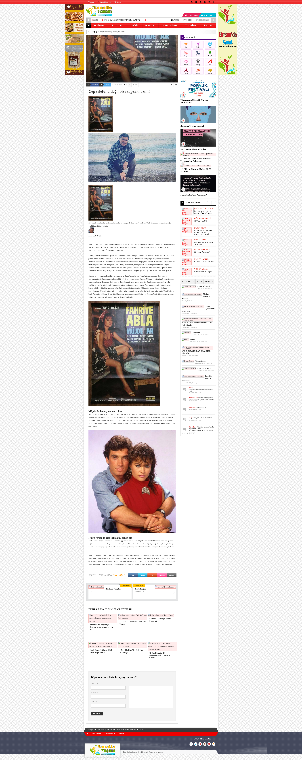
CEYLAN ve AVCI (200, 221)
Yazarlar (91, 2)
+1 (152, 575)
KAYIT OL (175, 20)
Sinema (100, 25)
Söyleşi (94, 32)
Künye (118, 2)
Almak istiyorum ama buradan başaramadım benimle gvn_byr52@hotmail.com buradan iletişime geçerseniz (201, 429)
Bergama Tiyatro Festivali (192, 126)
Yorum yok (194, 301)
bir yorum (209, 288)
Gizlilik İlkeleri (110, 734)
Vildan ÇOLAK (201, 269)
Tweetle (143, 575)
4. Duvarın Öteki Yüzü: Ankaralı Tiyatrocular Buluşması (195, 160)
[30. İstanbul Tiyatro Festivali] (198, 146)
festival (191, 25)
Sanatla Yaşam (148, 752)
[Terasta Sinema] (188, 361)
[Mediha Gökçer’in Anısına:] (192, 294)
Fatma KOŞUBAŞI (202, 249)
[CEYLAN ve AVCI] (189, 368)
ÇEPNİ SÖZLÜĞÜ (204, 286)
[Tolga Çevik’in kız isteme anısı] (193, 306)
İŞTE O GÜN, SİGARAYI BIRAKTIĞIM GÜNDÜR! (122, 20)
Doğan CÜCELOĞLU (203, 208)
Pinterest (162, 575)
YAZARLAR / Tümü (193, 203)
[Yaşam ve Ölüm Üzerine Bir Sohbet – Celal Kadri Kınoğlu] (197, 320)
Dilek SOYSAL (201, 239)
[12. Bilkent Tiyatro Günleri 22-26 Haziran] (195, 165)
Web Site (94, 702)
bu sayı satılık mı (201, 407)
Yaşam (151, 25)
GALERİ (193, 15)
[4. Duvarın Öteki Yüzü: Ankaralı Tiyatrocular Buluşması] (198, 155)
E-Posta (95, 693)
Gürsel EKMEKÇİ (202, 218)
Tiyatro (118, 25)
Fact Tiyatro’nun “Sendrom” (193, 195)
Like (133, 575)
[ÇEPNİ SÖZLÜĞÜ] (189, 286)
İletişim (121, 734)
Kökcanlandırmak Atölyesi (203, 272)
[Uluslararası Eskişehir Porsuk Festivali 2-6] (198, 97)
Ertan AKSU (200, 228)
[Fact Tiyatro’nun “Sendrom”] (198, 191)
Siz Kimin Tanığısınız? (202, 252)
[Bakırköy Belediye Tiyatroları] (193, 376)
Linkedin (171, 575)
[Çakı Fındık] (74, 74)
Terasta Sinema (200, 361)
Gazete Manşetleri (105, 2)
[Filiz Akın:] (186, 332)
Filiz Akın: (196, 332)
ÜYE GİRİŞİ (188, 20)
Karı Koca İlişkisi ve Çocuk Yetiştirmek (203, 243)
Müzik (135, 25)
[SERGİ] (185, 339)
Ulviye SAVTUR (201, 259)
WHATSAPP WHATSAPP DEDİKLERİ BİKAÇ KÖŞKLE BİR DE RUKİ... (203, 233)
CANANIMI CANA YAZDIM (204, 262)
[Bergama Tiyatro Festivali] (198, 123)
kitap (209, 25)
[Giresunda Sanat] (227, 74)
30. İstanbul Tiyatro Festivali (193, 149)
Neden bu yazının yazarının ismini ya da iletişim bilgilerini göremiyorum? (201, 398)
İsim (94, 684)
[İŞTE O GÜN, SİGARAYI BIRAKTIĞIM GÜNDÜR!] (197, 349)
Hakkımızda (96, 734)
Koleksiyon (170, 25)
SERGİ (95, 20)
